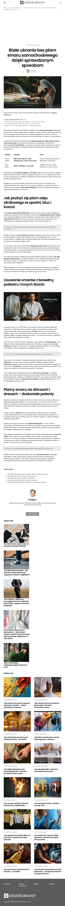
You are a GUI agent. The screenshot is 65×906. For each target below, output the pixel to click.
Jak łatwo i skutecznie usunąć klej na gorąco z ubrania (46, 738)
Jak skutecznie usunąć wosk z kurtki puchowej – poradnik (16, 738)
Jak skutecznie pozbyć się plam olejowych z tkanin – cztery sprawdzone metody (17, 705)
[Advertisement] (32, 26)
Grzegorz (33, 70)
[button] (5, 3)
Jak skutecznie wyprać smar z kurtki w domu (21, 476)
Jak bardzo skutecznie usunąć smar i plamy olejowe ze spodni (27, 474)
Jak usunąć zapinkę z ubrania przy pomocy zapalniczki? (16, 804)
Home (5, 8)
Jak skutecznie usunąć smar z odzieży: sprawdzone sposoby (27, 482)
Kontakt (36, 884)
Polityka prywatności (23, 885)
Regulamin (7, 884)
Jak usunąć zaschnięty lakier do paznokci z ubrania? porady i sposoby (17, 837)
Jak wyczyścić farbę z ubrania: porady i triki (46, 804)
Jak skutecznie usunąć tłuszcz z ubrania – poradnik (17, 870)
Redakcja (52, 884)
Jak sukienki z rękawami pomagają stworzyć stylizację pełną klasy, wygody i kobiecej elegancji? (16, 602)
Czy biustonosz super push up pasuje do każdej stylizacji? (16, 545)
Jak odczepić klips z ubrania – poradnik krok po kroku (46, 770)
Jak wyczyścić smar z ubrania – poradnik (20, 478)
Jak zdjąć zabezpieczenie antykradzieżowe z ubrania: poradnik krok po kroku (15, 771)
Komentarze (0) (32, 514)
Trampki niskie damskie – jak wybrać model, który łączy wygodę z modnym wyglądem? (17, 572)
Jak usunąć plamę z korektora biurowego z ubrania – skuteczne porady (46, 705)
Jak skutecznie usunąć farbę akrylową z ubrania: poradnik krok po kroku (46, 837)
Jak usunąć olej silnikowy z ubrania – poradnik (22, 480)
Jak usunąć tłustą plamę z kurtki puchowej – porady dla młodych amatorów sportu (47, 871)
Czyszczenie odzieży (15, 8)
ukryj (24, 119)
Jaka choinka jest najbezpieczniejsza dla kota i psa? (15, 665)
